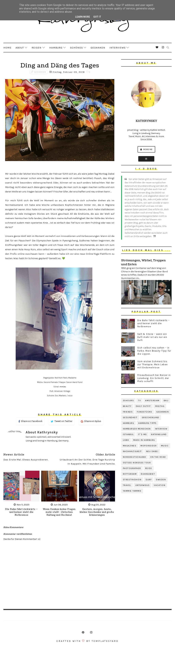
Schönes (76, 47)
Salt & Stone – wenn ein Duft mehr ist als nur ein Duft (152, 337)
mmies (63, 387)
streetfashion (132, 479)
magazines (129, 445)
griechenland (150, 417)
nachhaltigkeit (132, 451)
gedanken (40, 72)
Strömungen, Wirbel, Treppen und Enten (143, 262)
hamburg (128, 423)
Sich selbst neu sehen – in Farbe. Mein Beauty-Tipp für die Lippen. (154, 350)
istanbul (128, 434)
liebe (126, 440)
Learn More (82, 16)
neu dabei (152, 451)
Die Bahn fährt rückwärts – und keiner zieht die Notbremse (21, 512)
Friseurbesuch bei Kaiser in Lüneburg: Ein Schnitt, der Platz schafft (154, 378)
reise (148, 468)
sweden (161, 479)
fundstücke (144, 412)
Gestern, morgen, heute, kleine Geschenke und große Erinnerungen (97, 512)
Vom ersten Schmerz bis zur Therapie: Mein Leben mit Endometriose (152, 364)
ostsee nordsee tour (137, 462)
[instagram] (163, 47)
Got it (97, 16)
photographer (132, 468)
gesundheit (130, 417)
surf (149, 479)
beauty (127, 406)
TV (139, 400)
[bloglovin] (157, 47)
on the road (158, 457)
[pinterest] (83, 632)
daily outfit (143, 406)
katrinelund (159, 434)
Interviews (117, 47)
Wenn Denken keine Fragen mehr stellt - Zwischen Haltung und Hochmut (59, 512)
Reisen (37, 47)
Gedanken (98, 47)
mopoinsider (148, 445)
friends (128, 412)
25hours (128, 400)
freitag (160, 406)
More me (147, 149)
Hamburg (55, 47)
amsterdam (152, 400)
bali (166, 400)
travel (127, 485)
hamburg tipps (147, 423)
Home (7, 47)
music (165, 445)
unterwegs (142, 485)
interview (161, 429)
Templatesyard (105, 641)
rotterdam (130, 474)
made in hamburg (144, 440)
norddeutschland (134, 457)
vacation (159, 485)
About (20, 47)
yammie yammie (132, 491)
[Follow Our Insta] (146, 159)
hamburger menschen (137, 429)
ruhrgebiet (148, 474)
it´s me (142, 434)
